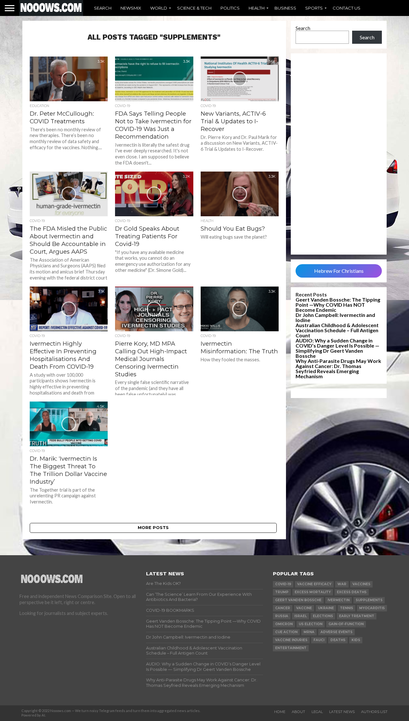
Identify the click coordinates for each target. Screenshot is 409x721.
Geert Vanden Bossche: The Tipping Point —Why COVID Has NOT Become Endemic (338, 304)
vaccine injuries (291, 640)
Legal (317, 711)
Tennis (346, 608)
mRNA (309, 632)
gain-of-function (346, 624)
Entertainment (290, 648)
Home (279, 711)
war (341, 584)
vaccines (361, 584)
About (298, 711)
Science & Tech (194, 8)
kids (355, 640)
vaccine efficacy (314, 584)
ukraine (326, 608)
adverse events (336, 632)
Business (285, 8)
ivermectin (339, 600)
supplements (369, 600)
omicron (284, 624)
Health (257, 8)
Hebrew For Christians (339, 271)
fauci (318, 640)
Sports (314, 8)
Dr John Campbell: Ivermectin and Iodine (335, 317)
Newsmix (130, 8)
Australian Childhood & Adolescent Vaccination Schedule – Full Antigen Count (337, 330)
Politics (230, 8)
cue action (286, 632)
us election (310, 624)
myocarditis (372, 608)
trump (282, 592)
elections (323, 616)
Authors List (374, 711)
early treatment (356, 616)
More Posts (153, 527)
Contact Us (346, 8)
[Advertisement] (339, 154)
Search (103, 8)
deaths (337, 640)
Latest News (342, 711)
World (158, 8)
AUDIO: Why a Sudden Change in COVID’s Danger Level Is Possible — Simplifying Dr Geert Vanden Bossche (337, 348)
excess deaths (352, 592)
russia (281, 616)
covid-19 (283, 584)
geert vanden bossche (298, 600)
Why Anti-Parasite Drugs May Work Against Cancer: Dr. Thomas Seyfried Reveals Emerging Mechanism (338, 368)
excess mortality (313, 592)
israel (300, 616)
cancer (282, 608)
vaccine (304, 608)
